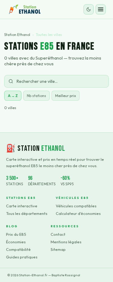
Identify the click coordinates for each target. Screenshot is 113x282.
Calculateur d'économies (78, 213)
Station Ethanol (17, 34)
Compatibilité (18, 249)
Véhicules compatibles (76, 205)
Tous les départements (26, 213)
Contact (58, 234)
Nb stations (36, 95)
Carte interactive (21, 205)
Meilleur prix (65, 95)
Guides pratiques (21, 256)
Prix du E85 (16, 234)
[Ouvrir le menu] (101, 9)
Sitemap (58, 249)
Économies (16, 241)
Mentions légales (66, 241)
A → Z (13, 95)
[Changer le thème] (88, 9)
